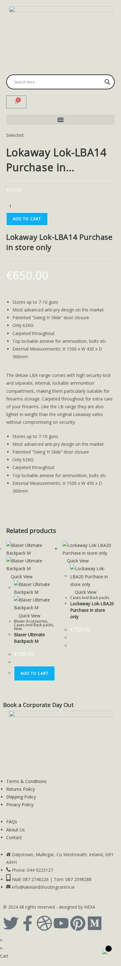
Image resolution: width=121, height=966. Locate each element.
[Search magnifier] (107, 82)
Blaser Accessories (30, 621)
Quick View (21, 576)
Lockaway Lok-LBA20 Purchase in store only (92, 610)
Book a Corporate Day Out (38, 705)
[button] (60, 119)
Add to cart (27, 218)
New (18, 628)
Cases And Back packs (33, 625)
